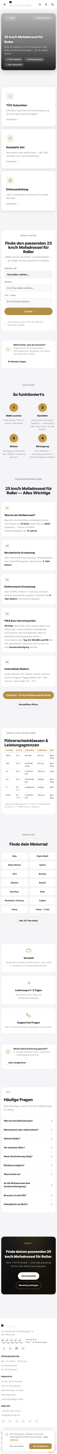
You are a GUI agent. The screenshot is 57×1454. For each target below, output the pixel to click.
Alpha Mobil (42, 856)
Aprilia (42, 865)
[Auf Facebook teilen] (16, 1348)
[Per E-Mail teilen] (23, 1348)
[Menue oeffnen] (4, 4)
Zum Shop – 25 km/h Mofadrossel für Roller (28, 695)
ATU (14, 874)
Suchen (29, 311)
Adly (14, 856)
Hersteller (10, 268)
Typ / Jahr (10, 295)
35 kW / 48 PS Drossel (11, 1381)
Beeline (14, 882)
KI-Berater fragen (17, 361)
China (14, 909)
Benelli (42, 882)
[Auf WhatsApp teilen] (10, 1348)
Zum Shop (11, 119)
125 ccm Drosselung (10, 1386)
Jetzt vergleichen (17, 1062)
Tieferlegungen (8, 1394)
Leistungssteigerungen (12, 1399)
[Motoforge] (22, 4)
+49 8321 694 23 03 (11, 1411)
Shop (12, 18)
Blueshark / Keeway (14, 900)
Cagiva (42, 900)
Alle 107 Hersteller (28, 920)
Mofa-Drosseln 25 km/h (12, 1390)
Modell (8, 282)
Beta (42, 891)
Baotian (42, 874)
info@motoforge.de (10, 1415)
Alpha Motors (14, 865)
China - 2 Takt (42, 909)
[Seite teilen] (3, 1348)
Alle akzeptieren (40, 1446)
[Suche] (40, 4)
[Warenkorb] (52, 4)
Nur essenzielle (16, 1446)
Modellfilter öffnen (28, 704)
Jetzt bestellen (28, 1276)
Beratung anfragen (28, 1285)
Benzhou (14, 891)
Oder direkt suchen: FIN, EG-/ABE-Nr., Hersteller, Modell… (25, 323)
